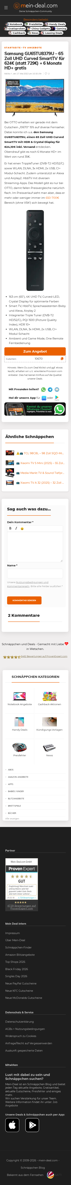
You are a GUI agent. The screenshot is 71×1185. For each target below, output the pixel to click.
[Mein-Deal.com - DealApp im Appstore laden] (15, 1125)
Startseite (12, 47)
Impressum (12, 933)
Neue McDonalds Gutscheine (23, 998)
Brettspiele (14, 806)
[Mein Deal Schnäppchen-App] (35, 1125)
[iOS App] (43, 397)
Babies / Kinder (16, 791)
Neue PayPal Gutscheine (20, 983)
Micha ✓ (8, 73)
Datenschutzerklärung (19, 1021)
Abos (10, 769)
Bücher (12, 813)
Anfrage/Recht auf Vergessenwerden (28, 1043)
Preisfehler (38, 1091)
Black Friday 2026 (16, 969)
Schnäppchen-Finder (18, 947)
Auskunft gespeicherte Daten (24, 1050)
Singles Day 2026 (16, 976)
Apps (10, 784)
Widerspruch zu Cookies (20, 1036)
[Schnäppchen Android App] (56, 397)
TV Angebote (32, 47)
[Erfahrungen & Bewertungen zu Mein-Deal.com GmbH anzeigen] (21, 884)
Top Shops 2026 (15, 962)
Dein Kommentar (20, 522)
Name (12, 565)
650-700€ (52, 197)
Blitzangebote (16, 798)
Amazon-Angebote (18, 777)
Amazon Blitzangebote (20, 954)
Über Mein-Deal (15, 940)
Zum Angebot (35, 351)
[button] (10, 528)
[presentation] (10, 528)
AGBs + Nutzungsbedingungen (25, 1029)
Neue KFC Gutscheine (19, 990)
